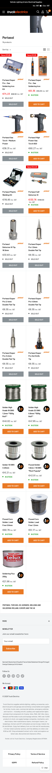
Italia (29, 662)
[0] (47, 11)
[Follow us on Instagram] (13, 676)
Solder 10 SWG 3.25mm (8, 466)
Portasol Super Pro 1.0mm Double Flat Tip (34, 247)
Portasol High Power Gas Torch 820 (34, 140)
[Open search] (38, 11)
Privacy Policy (14, 754)
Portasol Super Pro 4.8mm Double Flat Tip (34, 301)
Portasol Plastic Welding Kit (9, 193)
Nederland (35, 662)
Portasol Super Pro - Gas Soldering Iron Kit (8, 84)
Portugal (46, 662)
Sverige (4, 664)
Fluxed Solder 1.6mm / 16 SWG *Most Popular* (34, 468)
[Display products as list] (48, 49)
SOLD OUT (13, 104)
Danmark (5, 662)
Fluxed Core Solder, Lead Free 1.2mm (33, 522)
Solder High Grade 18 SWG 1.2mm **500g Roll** (8, 411)
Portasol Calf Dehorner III (33, 193)
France (25, 662)
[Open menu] (3, 12)
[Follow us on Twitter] (8, 676)
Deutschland (13, 662)
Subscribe (10, 648)
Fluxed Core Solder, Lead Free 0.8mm (7, 522)
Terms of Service (38, 754)
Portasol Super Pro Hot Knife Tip (34, 356)
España (19, 662)
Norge (41, 662)
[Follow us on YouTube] (18, 676)
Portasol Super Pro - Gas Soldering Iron (34, 83)
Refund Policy (38, 762)
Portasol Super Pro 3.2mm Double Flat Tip (8, 356)
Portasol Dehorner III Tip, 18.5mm (9, 247)
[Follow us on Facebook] (4, 676)
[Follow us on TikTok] (22, 676)
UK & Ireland (18, 664)
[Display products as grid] (44, 49)
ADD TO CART (39, 104)
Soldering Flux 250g (8, 575)
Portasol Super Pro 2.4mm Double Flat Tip (8, 301)
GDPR (14, 762)
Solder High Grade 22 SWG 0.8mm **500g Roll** (34, 411)
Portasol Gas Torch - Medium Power (8, 140)
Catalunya (11, 664)
